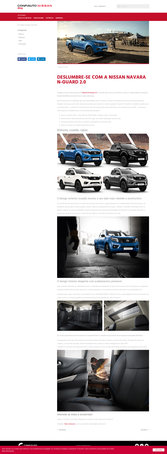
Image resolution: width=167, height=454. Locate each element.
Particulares (39, 18)
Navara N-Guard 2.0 (89, 92)
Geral (20, 41)
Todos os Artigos (24, 18)
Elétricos (49, 18)
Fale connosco (69, 424)
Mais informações (8, 451)
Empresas (59, 18)
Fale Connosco (100, 6)
